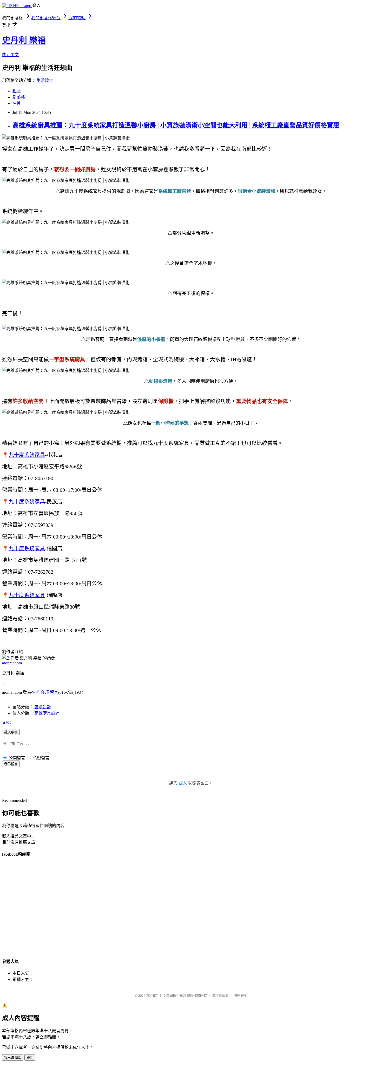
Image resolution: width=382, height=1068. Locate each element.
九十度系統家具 (27, 455)
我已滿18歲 (12, 1058)
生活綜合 (44, 80)
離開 (30, 1058)
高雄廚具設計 (46, 713)
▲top (6, 722)
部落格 (18, 97)
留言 (54, 692)
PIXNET (152, 996)
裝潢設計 (42, 707)
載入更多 (11, 732)
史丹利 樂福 (24, 40)
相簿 (16, 91)
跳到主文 (10, 55)
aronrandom (12, 663)
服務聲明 (240, 996)
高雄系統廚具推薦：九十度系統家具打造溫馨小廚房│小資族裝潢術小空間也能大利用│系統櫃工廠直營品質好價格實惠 (175, 125)
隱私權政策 (220, 996)
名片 (16, 103)
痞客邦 (42, 692)
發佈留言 (11, 764)
